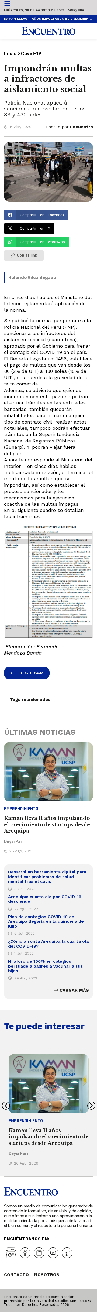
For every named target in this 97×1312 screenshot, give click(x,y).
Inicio (10, 53)
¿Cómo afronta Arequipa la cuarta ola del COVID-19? (48, 944)
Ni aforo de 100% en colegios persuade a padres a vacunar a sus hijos (45, 966)
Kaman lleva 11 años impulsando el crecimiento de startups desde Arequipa (48, 18)
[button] (36, 215)
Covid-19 (31, 53)
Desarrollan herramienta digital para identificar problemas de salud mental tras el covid (47, 876)
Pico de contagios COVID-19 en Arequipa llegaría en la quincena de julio (46, 921)
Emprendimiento (21, 809)
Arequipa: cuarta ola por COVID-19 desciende (44, 899)
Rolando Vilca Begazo (32, 277)
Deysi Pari (13, 841)
